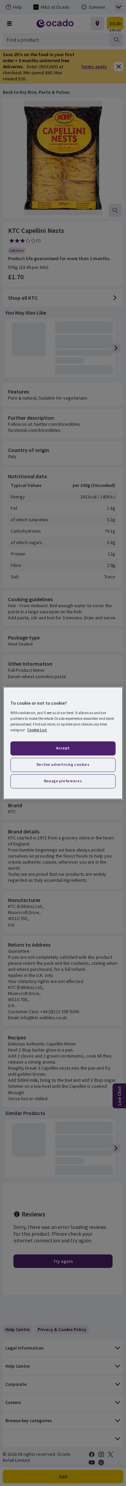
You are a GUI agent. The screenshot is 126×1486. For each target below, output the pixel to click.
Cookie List (37, 730)
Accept (63, 748)
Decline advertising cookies (63, 764)
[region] (63, 743)
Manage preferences (63, 781)
